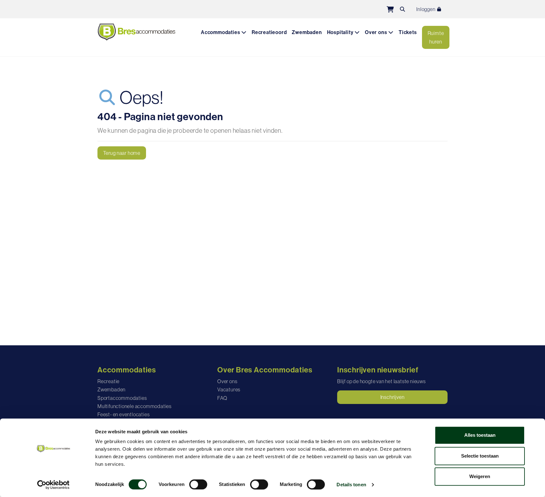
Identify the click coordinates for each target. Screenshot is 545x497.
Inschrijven (392, 397)
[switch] (198, 484)
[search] (402, 9)
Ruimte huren (436, 37)
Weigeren (479, 476)
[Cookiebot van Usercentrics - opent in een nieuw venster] (53, 484)
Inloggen (426, 9)
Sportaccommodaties (122, 398)
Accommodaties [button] (221, 32)
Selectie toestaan (480, 456)
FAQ (222, 398)
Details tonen (351, 484)
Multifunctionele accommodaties (134, 406)
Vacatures (228, 389)
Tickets (408, 32)
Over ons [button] (376, 32)
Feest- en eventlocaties (123, 414)
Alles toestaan (479, 435)
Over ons (227, 381)
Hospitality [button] (341, 32)
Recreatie (108, 381)
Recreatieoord (269, 32)
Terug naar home (121, 153)
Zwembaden (307, 32)
